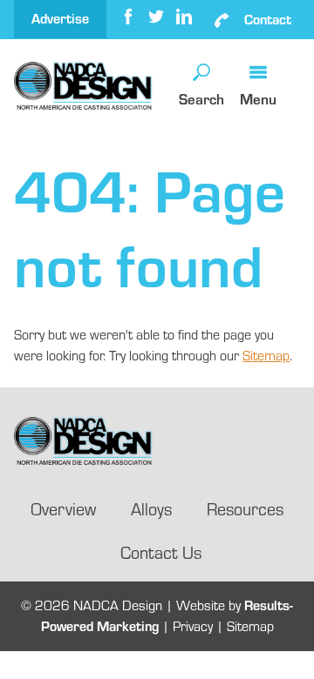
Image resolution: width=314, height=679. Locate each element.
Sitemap (266, 356)
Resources (245, 508)
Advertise (60, 19)
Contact (267, 20)
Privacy (193, 626)
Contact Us (160, 552)
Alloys (151, 508)
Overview (63, 508)
